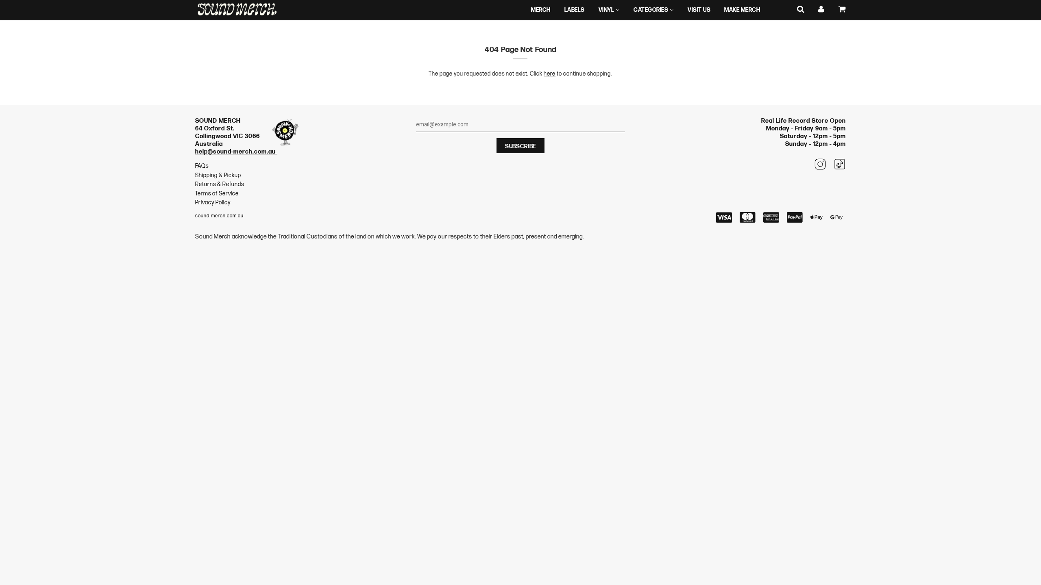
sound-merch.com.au (219, 216)
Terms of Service (217, 193)
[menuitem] (541, 10)
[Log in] (821, 9)
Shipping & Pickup (218, 175)
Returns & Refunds (219, 184)
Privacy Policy (213, 202)
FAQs (202, 165)
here (549, 73)
